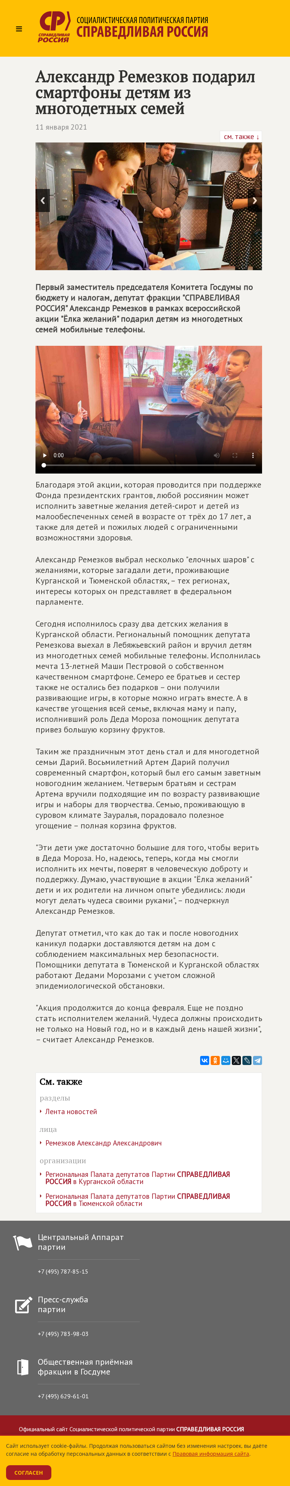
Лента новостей (71, 1111)
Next (255, 200)
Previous (42, 200)
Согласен (28, 1472)
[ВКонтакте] (204, 1060)
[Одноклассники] (215, 1060)
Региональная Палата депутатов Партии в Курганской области (137, 1178)
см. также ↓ (241, 136)
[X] (236, 1060)
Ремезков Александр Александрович (103, 1142)
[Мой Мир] (225, 1060)
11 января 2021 (61, 127)
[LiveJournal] (246, 1060)
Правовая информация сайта (211, 1453)
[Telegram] (257, 1060)
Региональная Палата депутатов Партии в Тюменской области (137, 1200)
